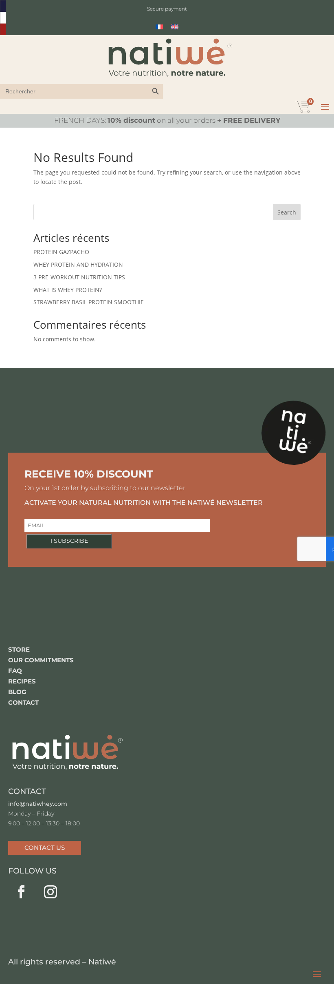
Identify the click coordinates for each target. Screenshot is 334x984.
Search (286, 212)
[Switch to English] (174, 27)
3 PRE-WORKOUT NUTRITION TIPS (79, 277)
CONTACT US (44, 847)
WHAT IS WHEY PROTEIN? (67, 290)
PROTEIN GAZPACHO (61, 252)
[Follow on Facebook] (21, 892)
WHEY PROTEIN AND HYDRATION (78, 264)
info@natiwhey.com (37, 803)
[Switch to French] (159, 27)
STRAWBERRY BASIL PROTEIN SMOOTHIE (88, 302)
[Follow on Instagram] (50, 892)
